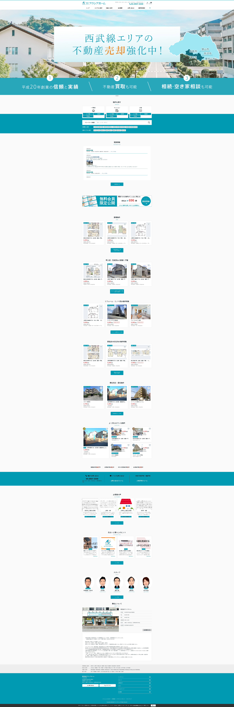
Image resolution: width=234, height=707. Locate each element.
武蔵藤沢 (95, 671)
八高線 (111, 669)
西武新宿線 (98, 669)
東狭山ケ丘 (110, 667)
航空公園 (105, 671)
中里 (114, 667)
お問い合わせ (131, 8)
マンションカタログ (106, 698)
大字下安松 (123, 667)
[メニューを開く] (150, 8)
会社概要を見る (147, 630)
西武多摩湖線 (122, 669)
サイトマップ (129, 698)
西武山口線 (132, 669)
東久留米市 (119, 130)
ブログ (119, 685)
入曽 (102, 671)
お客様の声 (120, 682)
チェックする (113, 151)
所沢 (92, 671)
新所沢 (113, 671)
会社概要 (120, 8)
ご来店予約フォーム (141, 480)
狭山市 (110, 130)
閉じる (153, 705)
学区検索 (88, 116)
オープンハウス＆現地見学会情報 (93, 156)
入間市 (99, 130)
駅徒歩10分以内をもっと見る (117, 373)
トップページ (120, 676)
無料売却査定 (141, 8)
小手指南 (106, 667)
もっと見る (117, 562)
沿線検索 (98, 113)
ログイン (147, 3)
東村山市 (103, 130)
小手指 (116, 671)
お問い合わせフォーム (117, 480)
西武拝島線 (137, 669)
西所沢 (99, 671)
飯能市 (114, 130)
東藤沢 (96, 667)
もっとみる (117, 522)
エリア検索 (88, 113)
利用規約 (113, 698)
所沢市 (95, 130)
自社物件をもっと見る (117, 413)
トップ (87, 8)
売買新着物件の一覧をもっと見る (117, 250)
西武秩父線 (127, 669)
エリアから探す (98, 8)
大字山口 (92, 667)
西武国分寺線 (116, 669)
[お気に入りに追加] (101, 224)
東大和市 (123, 130)
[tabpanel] (117, 52)
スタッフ (120, 679)
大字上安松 (118, 667)
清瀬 (119, 671)
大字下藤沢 (128, 667)
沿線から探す (109, 8)
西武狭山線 (107, 669)
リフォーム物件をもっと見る (117, 332)
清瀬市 (107, 130)
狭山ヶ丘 (109, 671)
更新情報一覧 (117, 184)
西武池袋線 (93, 669)
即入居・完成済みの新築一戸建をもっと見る (117, 291)
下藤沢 (102, 667)
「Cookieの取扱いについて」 (137, 705)
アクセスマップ (121, 688)
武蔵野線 (103, 669)
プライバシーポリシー (121, 698)
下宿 (99, 667)
